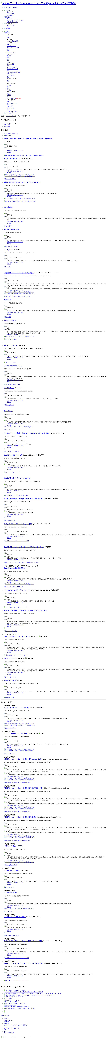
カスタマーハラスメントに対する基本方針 (16, 1025)
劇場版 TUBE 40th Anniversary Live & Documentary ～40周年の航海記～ (28, 138)
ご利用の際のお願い (12, 22)
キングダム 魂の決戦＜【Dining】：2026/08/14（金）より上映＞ (25, 610)
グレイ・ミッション (10, 345)
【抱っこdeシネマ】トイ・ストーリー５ (17, 636)
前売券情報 (10, 15)
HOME (2, 116)
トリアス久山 (10, 108)
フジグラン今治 (14, 98)
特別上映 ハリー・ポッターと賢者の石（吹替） (20, 817)
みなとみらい (10, 75)
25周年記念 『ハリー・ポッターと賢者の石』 (19, 273)
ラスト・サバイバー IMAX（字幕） (16, 733)
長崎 (8, 109)
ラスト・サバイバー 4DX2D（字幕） (16, 708)
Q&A (5, 1031)
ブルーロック (8, 411)
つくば (11, 46)
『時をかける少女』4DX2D (13, 846)
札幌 (8, 36)
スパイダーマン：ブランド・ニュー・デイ (18, 524)
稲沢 (8, 88)
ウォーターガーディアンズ (13, 365)
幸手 (8, 60)
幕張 (8, 65)
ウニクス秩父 (10, 54)
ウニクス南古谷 (11, 52)
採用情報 (6, 1021)
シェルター (7, 250)
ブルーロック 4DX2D (11, 892)
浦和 (8, 51)
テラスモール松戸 (12, 67)
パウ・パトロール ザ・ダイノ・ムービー (17, 590)
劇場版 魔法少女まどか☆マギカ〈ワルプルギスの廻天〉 (22, 182)
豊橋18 (9, 85)
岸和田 (9, 95)
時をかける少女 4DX (11, 320)
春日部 (9, 55)
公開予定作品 (10, 13)
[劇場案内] (7, 17)
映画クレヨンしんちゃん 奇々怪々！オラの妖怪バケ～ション (24, 547)
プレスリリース (8, 1020)
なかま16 (9, 106)
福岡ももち (10, 104)
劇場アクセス (10, 25)
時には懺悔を (8, 207)
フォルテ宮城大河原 (12, 41)
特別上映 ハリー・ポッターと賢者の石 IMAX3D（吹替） (24, 788)
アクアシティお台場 (12, 69)
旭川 (8, 37)
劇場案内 (9, 18)
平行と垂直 (7, 300)
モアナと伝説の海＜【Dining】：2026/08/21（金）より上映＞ (24, 498)
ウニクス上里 (10, 64)
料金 (8, 27)
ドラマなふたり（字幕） (12, 870)
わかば (9, 62)
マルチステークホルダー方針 (12, 1028)
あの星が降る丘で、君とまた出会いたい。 (18, 478)
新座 (8, 59)
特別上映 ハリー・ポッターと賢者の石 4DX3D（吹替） (23, 759)
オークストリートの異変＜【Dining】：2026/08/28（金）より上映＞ (26, 433)
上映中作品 (10, 12)
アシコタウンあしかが (13, 47)
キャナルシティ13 (12, 103)
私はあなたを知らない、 (12, 229)
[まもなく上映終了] (8, 135)
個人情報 (6, 1023)
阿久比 (9, 90)
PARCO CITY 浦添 (12, 111)
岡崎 (8, 86)
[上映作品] (7, 10)
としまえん (10, 73)
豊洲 (8, 70)
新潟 (8, 80)
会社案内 (6, 1018)
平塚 (8, 77)
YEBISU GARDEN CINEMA (13, 72)
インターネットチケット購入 (15, 20)
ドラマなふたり (9, 388)
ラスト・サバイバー (10, 158)
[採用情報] (7, 28)
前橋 (8, 49)
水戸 (8, 44)
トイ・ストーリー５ (10, 658)
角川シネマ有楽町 (9, 1032)
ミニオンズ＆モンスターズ (13, 455)
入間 (8, 57)
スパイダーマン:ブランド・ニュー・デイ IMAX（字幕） (23, 941)
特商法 (6, 1029)
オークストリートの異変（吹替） (15, 917)
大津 (8, 93)
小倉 (8, 101)
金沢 (8, 82)
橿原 (8, 96)
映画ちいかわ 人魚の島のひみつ (14, 568)
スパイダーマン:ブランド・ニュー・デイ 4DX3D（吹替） (23, 963)
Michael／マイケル (10, 680)
